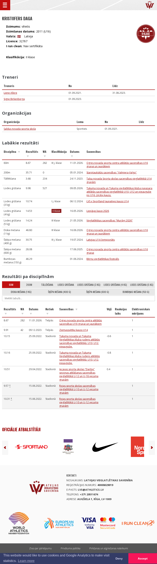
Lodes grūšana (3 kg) (88, 284)
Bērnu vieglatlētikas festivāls (102, 259)
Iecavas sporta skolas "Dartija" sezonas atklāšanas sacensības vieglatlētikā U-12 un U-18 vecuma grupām (78, 374)
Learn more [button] (26, 561)
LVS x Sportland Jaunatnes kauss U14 (107, 201)
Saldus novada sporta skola (20, 129)
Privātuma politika (70, 548)
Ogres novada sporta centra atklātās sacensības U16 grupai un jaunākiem (80, 322)
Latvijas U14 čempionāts (100, 239)
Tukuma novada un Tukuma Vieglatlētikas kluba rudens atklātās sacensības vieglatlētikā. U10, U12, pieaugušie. (79, 341)
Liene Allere (10, 93)
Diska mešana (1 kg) (21, 292)
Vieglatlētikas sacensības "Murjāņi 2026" (109, 220)
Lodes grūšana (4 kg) (115, 284)
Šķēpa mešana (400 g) (59, 292)
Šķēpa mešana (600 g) (97, 292)
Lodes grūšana (66, 284)
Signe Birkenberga (14, 99)
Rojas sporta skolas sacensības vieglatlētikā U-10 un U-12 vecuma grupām (78, 389)
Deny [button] (119, 558)
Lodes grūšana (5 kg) (141, 284)
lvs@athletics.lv (91, 489)
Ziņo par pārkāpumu (40, 548)
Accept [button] (143, 558)
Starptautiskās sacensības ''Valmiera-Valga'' (111, 172)
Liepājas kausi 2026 (97, 211)
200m (29, 284)
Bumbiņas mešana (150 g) (136, 292)
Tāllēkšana (47, 284)
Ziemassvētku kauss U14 (73, 330)
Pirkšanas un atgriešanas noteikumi (108, 548)
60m (11, 284)
